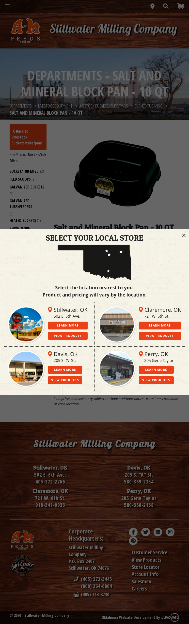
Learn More (68, 325)
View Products (68, 336)
